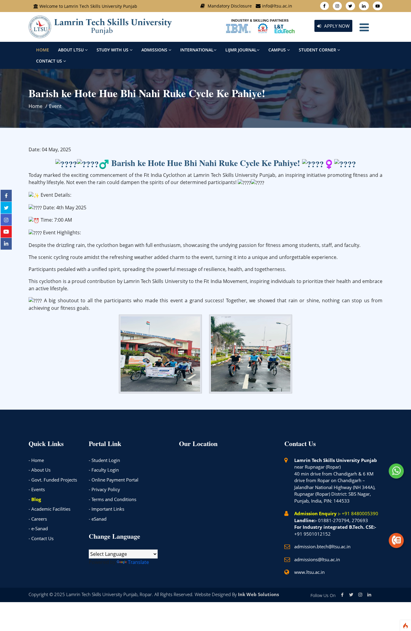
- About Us (40, 470)
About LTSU (71, 50)
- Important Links (106, 509)
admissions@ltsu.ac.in (317, 559)
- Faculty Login (104, 470)
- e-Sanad (38, 528)
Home (42, 50)
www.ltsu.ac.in (309, 572)
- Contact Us (41, 538)
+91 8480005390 (360, 513)
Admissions (154, 50)
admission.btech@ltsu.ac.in (322, 546)
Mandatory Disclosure (230, 6)
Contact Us (49, 61)
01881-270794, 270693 (343, 520)
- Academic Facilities (49, 509)
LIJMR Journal (241, 50)
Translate (138, 562)
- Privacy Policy (104, 489)
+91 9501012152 (312, 534)
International (197, 50)
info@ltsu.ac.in (277, 6)
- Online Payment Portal (113, 480)
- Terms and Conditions (112, 499)
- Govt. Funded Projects (53, 480)
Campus (277, 50)
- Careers (38, 519)
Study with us (113, 50)
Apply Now (336, 26)
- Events (37, 489)
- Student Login (104, 460)
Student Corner (318, 50)
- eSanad (98, 519)
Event (55, 106)
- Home (36, 460)
